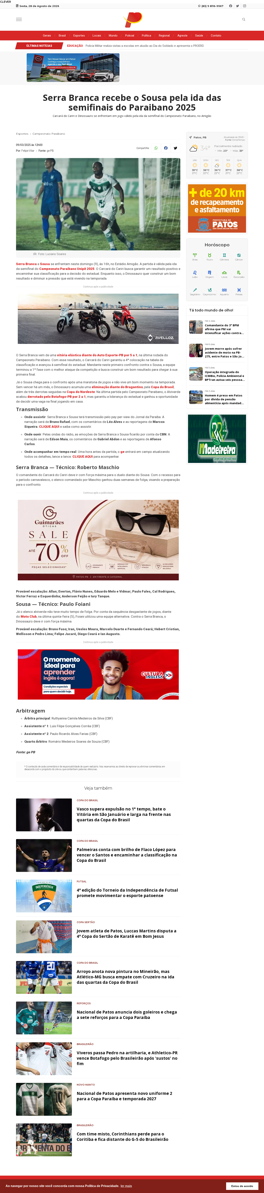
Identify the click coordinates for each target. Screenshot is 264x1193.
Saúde (199, 35)
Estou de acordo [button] (242, 1186)
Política (146, 35)
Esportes (79, 35)
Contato (216, 35)
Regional (164, 35)
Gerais (47, 35)
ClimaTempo (238, 140)
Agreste (182, 35)
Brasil (62, 35)
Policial (129, 35)
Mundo (113, 35)
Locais (97, 35)
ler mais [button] (126, 1186)
